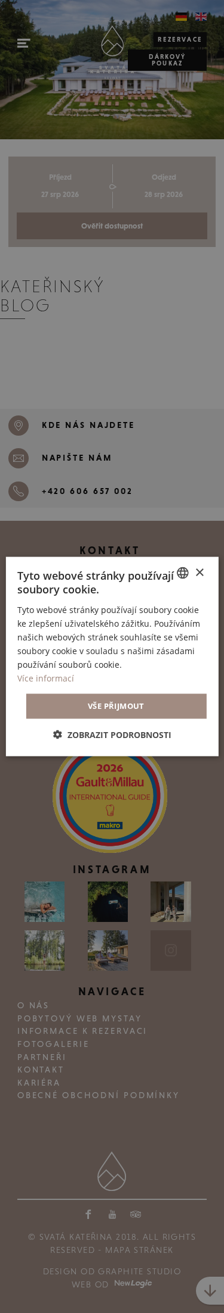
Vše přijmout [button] (116, 706)
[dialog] (111, 656)
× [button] (199, 572)
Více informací (45, 678)
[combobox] (183, 573)
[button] (112, 734)
